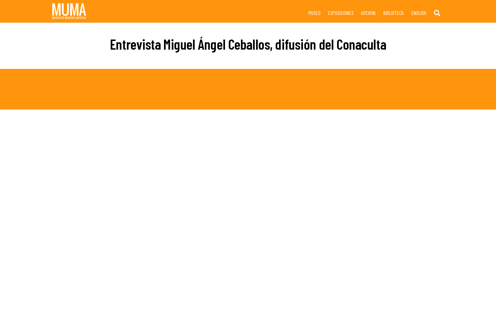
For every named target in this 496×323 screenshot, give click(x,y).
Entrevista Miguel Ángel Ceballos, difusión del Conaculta (248, 43)
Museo (314, 12)
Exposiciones (341, 12)
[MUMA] (69, 15)
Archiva (368, 12)
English (418, 12)
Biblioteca (393, 12)
